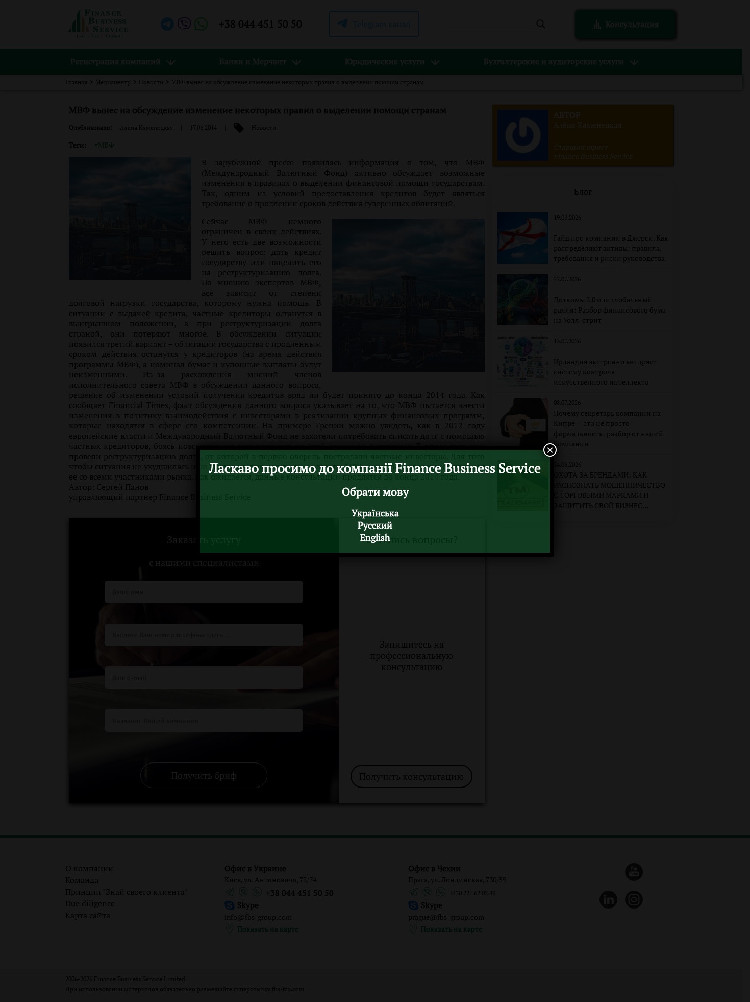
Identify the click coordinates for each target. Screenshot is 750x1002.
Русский (375, 525)
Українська (375, 513)
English (375, 537)
